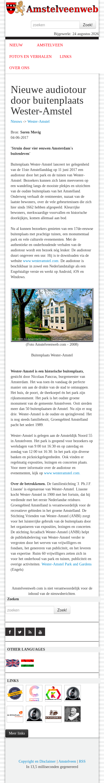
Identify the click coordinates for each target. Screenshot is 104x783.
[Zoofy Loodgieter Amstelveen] (15, 702)
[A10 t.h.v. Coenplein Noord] (34, 723)
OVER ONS (19, 68)
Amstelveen (67, 761)
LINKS (65, 56)
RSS (82, 761)
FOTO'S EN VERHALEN (30, 56)
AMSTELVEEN (50, 45)
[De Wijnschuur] (53, 723)
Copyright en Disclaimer (37, 761)
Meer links (17, 733)
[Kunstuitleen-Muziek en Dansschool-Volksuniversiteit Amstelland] (34, 702)
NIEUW (16, 45)
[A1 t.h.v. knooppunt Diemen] (72, 702)
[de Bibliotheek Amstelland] (15, 723)
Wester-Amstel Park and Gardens (66, 564)
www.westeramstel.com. (41, 261)
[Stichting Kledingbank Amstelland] (53, 702)
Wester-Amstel (38, 122)
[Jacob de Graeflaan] (72, 723)
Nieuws (16, 122)
